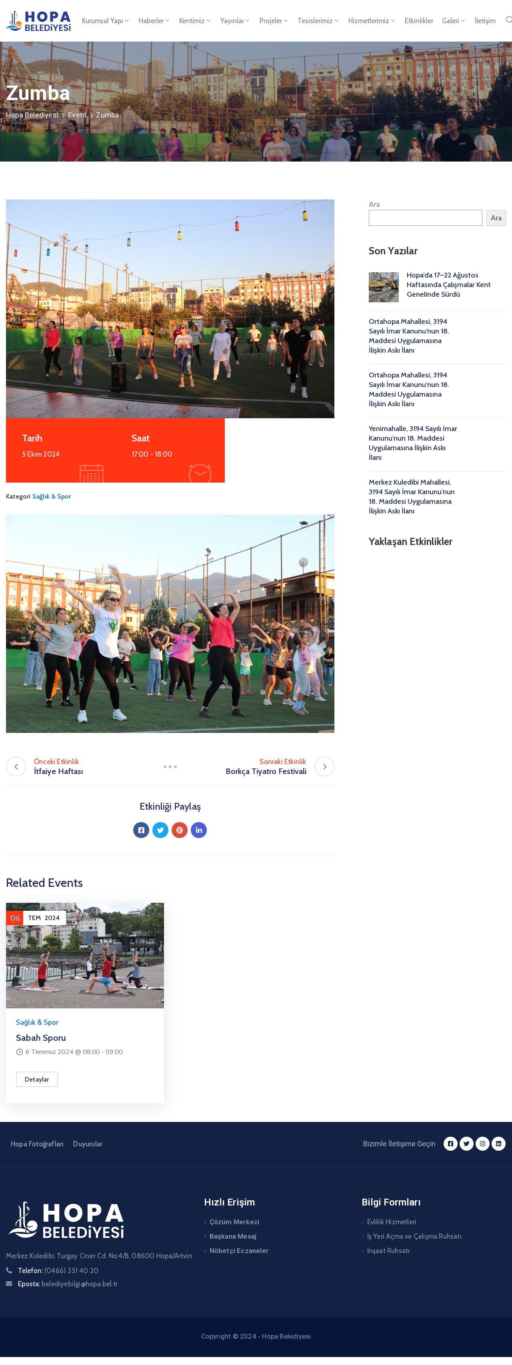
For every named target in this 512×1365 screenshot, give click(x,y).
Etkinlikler (419, 21)
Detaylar (37, 1079)
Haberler (151, 21)
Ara (374, 204)
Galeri (450, 21)
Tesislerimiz (315, 21)
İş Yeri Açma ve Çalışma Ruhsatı (414, 1236)
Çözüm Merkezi (235, 1222)
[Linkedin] (199, 830)
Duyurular (87, 1144)
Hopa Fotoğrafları (37, 1144)
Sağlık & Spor (51, 496)
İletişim (485, 21)
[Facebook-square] (451, 1144)
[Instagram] (483, 1144)
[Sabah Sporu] (85, 955)
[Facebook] (141, 830)
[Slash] (170, 766)
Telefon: (58, 1271)
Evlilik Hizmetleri (392, 1222)
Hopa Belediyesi (32, 115)
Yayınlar (232, 21)
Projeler (271, 21)
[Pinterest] (180, 830)
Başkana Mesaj (233, 1236)
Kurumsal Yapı (102, 21)
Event (77, 115)
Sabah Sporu (41, 1037)
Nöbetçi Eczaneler (239, 1251)
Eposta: (68, 1284)
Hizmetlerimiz (368, 21)
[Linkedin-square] (499, 1144)
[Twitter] (160, 830)
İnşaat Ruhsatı (388, 1251)
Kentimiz (192, 21)
